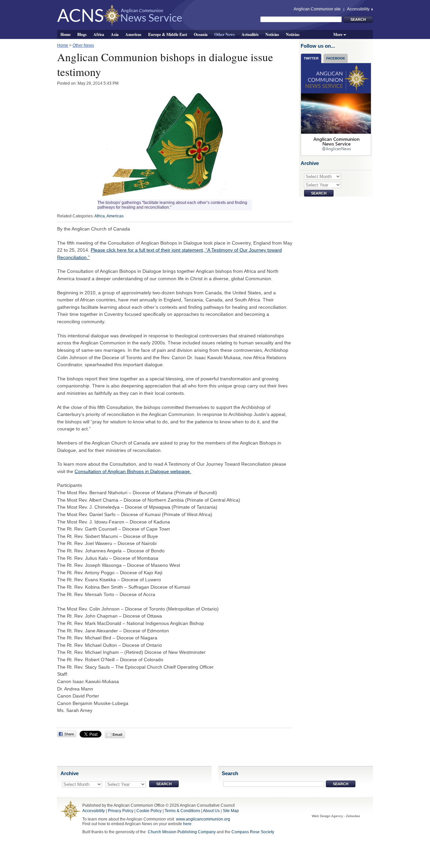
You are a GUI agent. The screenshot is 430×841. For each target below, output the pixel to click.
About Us (211, 810)
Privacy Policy (120, 810)
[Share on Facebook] (66, 734)
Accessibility (359, 9)
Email (117, 734)
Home (65, 34)
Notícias (293, 34)
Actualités (250, 34)
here (187, 824)
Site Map (231, 810)
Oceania (201, 34)
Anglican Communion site (317, 9)
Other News (224, 34)
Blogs (82, 34)
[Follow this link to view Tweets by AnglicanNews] (336, 109)
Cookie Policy (149, 810)
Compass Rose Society (252, 832)
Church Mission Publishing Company (182, 832)
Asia (115, 34)
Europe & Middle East (167, 34)
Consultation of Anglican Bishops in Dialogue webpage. (133, 471)
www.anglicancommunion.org (203, 819)
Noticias (272, 34)
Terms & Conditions (182, 810)
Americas (133, 34)
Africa (98, 34)
